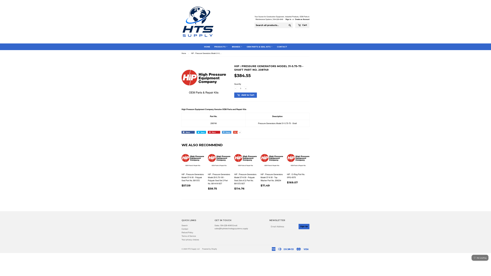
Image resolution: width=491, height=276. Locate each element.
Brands (236, 47)
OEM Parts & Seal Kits (259, 47)
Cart (304, 25)
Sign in (288, 19)
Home (207, 47)
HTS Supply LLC (193, 249)
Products (220, 47)
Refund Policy (187, 232)
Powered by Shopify (209, 249)
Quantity (237, 84)
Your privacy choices (190, 239)
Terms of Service (189, 236)
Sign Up (304, 226)
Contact (282, 47)
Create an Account (302, 19)
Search (185, 225)
